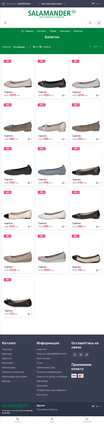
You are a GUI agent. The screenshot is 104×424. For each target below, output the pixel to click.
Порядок (6, 47)
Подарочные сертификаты (51, 390)
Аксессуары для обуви (14, 376)
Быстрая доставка (51, 3)
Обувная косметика (13, 372)
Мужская (7, 353)
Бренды (6, 381)
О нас (40, 363)
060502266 (24, 3)
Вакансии (42, 385)
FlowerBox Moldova (47, 409)
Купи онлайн (43, 358)
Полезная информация (49, 372)
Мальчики (7, 363)
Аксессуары (8, 367)
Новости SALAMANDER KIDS (51, 353)
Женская (7, 349)
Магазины (42, 381)
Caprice (8, 92)
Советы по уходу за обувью (52, 376)
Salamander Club (46, 367)
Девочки (7, 358)
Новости (41, 349)
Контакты (42, 394)
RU (97, 4)
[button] (90, 23)
